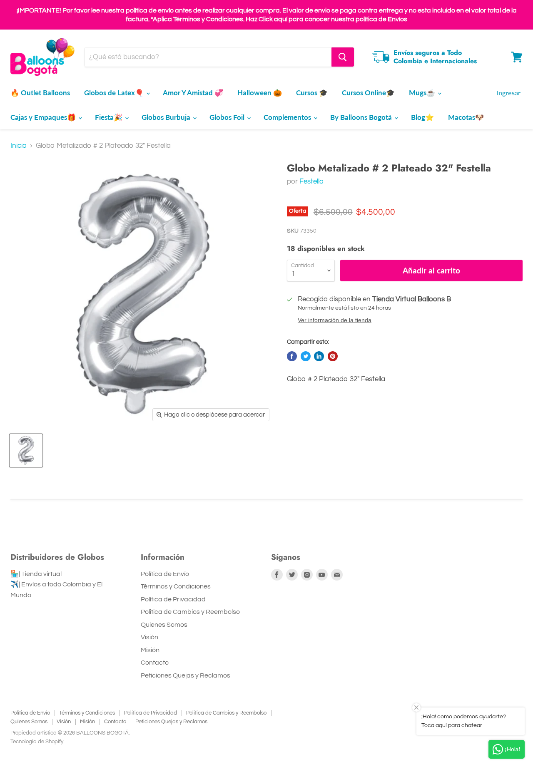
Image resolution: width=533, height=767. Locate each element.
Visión (149, 637)
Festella (311, 181)
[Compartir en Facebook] (292, 356)
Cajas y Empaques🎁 (43, 117)
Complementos (288, 117)
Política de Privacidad (173, 599)
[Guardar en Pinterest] (333, 356)
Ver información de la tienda (334, 320)
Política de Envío (165, 574)
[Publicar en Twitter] (306, 356)
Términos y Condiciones (176, 586)
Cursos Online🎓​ (368, 92)
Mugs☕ (423, 92)
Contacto (155, 662)
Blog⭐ (422, 117)
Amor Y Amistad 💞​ (193, 92)
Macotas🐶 (466, 117)
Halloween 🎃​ (259, 92)
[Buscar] (342, 57)
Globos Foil (227, 117)
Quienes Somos (164, 624)
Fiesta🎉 (109, 117)
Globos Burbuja (167, 117)
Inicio (18, 145)
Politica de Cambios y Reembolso (190, 611)
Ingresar (508, 93)
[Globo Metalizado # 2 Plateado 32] (26, 450)
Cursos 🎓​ (312, 92)
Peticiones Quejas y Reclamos (185, 675)
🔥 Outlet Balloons (40, 92)
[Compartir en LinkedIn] (319, 356)
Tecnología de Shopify (36, 742)
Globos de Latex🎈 (114, 92)
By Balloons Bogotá (362, 117)
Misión (150, 650)
